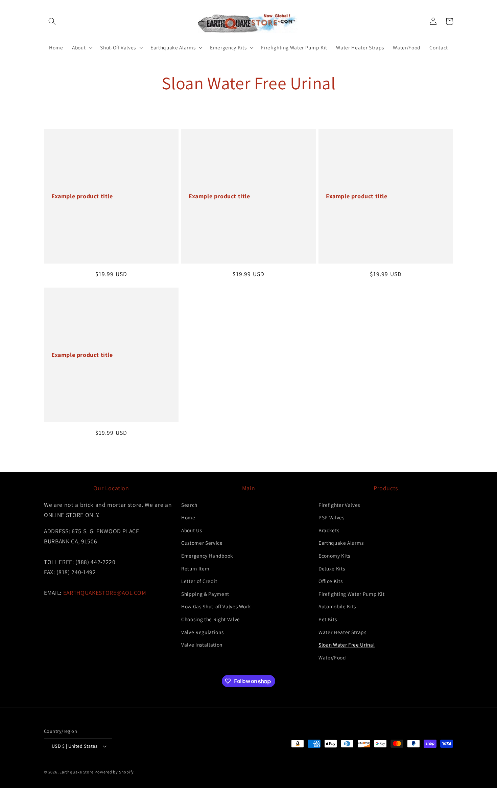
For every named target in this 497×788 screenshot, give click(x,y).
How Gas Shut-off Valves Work (216, 606)
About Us (191, 530)
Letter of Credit (199, 581)
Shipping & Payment (205, 593)
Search (189, 504)
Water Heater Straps (342, 632)
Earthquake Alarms (340, 542)
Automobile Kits (337, 606)
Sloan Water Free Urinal (346, 644)
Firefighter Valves (339, 504)
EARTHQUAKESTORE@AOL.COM (104, 592)
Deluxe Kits (331, 568)
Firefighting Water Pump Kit (351, 593)
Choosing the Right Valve (210, 619)
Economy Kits (334, 555)
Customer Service (202, 542)
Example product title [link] (82, 196)
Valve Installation (201, 644)
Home (188, 517)
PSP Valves (331, 517)
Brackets (328, 530)
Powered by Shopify (114, 771)
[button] (52, 21)
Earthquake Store (76, 771)
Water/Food (332, 657)
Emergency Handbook (207, 555)
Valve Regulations (202, 632)
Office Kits (330, 581)
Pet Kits (327, 619)
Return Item (195, 568)
